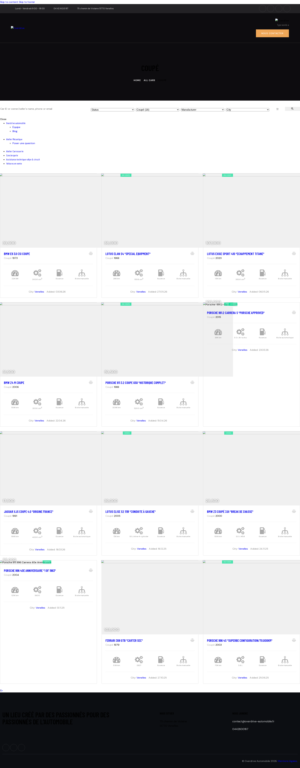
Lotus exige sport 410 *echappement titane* (235, 254)
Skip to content (9, 2)
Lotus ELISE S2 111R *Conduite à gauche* (130, 511)
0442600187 (240, 729)
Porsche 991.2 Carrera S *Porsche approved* (236, 313)
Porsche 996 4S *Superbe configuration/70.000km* (239, 640)
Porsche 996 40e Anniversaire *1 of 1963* (30, 570)
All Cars (149, 80)
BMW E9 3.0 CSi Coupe (17, 254)
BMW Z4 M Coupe (14, 383)
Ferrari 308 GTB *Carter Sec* (124, 640)
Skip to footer (27, 2)
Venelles (39, 291)
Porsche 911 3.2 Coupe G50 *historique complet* (135, 383)
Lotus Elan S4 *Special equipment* (127, 254)
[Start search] (292, 109)
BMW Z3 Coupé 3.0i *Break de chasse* (230, 511)
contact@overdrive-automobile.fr (253, 721)
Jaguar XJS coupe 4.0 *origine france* (28, 511)
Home (137, 80)
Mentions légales (287, 761)
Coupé (8, 258)
